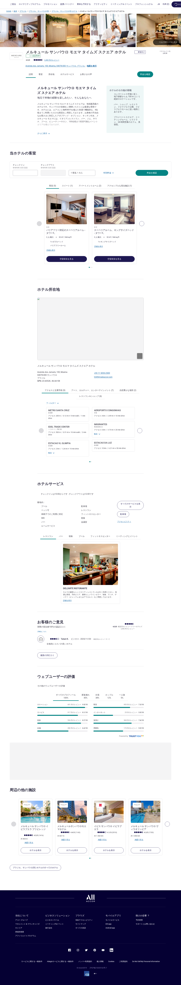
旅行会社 (48, 928)
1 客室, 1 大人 (77, 173)
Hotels (8, 11)
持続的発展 (19, 932)
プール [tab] (82, 536)
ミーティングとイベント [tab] (127, 536)
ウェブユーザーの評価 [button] (56, 676)
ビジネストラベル (52, 920)
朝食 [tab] (71, 536)
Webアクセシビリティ (84, 920)
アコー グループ (21, 920)
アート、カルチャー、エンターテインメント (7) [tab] (92, 390)
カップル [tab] (109, 696)
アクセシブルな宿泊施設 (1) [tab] (119, 186)
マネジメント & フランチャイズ (27, 924)
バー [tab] (61, 536)
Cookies (111, 961)
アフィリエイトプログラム (25, 936)
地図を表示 (92, 66)
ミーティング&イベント (54, 924)
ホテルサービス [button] (50, 484)
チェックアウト (48, 166)
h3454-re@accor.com (103, 377)
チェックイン (20, 166)
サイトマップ (80, 924)
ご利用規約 (123, 961)
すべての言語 (80, 928)
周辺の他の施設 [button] (23, 790)
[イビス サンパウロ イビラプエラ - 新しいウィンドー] (109, 812)
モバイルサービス (112, 920)
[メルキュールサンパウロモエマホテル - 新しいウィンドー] (72, 812)
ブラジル (23, 11)
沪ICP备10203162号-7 (98, 968)
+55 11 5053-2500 (102, 373)
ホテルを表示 (35, 850)
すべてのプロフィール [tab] (66, 696)
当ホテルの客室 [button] (23, 153)
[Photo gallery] (90, 30)
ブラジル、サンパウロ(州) (39, 11)
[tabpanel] (90, 230)
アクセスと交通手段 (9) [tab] (55, 390)
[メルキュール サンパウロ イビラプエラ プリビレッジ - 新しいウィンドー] (35, 812)
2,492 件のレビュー (51, 60)
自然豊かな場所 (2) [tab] (128, 390)
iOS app (108, 924)
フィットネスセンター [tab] (100, 536)
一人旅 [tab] (122, 696)
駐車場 (123, 514)
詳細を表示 (67, 600)
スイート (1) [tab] (67, 186)
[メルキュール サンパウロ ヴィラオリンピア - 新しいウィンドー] (145, 812)
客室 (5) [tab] (52, 186)
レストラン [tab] (48, 536)
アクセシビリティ (124, 522)
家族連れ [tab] (86, 696)
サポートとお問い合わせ (145, 924)
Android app (110, 928)
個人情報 (100, 961)
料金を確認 (145, 74)
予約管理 (139, 920)
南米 (15, 11)
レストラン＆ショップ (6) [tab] (90, 396)
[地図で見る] (90, 329)
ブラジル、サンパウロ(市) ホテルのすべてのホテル (35, 867)
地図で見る (28, 842)
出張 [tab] (97, 696)
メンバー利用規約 (85, 961)
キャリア (18, 928)
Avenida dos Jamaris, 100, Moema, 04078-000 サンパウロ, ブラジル (55, 66)
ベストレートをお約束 (165, 52)
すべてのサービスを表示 (130, 505)
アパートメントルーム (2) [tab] (90, 186)
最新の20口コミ (47, 655)
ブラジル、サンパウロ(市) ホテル (64, 11)
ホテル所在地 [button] (48, 289)
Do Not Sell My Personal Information (146, 961)
